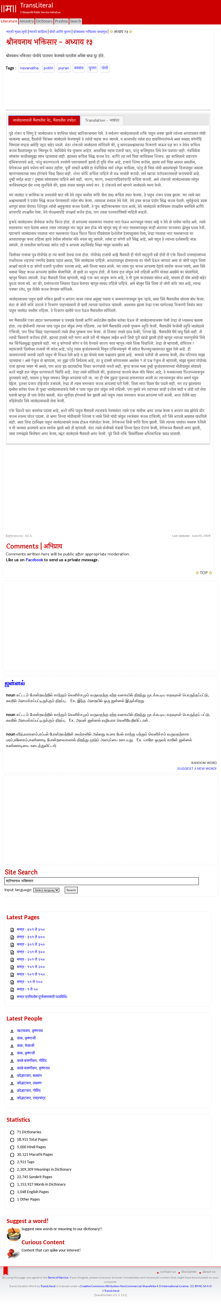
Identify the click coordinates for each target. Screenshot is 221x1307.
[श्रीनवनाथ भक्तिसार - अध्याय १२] (111, 32)
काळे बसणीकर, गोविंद (32, 1061)
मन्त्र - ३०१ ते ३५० (31, 945)
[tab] (44, 120)
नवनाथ (78, 68)
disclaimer (189, 1272)
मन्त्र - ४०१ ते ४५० (31, 930)
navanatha (29, 68)
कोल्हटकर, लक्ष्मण (29, 1083)
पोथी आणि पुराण (60, 32)
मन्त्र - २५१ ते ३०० (31, 952)
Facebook (34, 560)
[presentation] (44, 120)
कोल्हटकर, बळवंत (29, 1076)
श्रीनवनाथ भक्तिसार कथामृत (90, 32)
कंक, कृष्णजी (26, 1053)
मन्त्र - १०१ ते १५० (31, 974)
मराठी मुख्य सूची (16, 32)
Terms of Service (58, 1277)
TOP (204, 573)
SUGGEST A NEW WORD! (197, 768)
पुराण (92, 68)
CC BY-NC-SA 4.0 (201, 1286)
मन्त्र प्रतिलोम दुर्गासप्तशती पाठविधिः (42, 997)
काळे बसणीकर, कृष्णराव (33, 1068)
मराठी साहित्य (38, 32)
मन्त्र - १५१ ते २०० (31, 967)
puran (63, 68)
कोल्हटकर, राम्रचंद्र (31, 1098)
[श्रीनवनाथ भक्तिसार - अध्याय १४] (130, 32)
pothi (48, 68)
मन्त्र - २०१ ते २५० (31, 960)
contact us (168, 1272)
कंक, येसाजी (25, 1046)
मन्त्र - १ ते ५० (27, 989)
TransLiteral (48, 1286)
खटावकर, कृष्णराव (30, 1031)
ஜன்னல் (15, 683)
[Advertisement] (110, 90)
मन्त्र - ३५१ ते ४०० (31, 937)
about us (209, 1272)
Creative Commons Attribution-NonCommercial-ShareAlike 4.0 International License (134, 1286)
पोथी (105, 68)
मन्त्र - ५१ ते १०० (30, 982)
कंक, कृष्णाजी (26, 1038)
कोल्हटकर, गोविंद (29, 1091)
